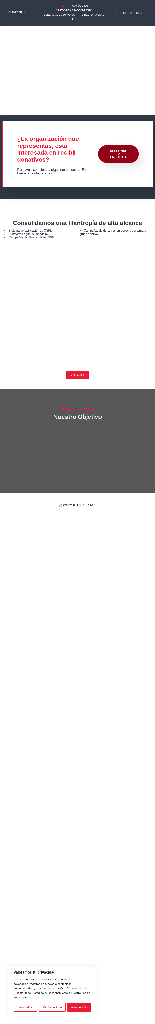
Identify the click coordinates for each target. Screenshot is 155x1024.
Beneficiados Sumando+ (60, 14)
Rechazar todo (52, 1007)
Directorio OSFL (93, 14)
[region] (52, 991)
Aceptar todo (79, 1007)
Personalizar (26, 1007)
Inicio (63, 5)
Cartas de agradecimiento (74, 10)
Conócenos (80, 5)
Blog (74, 19)
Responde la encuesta (118, 154)
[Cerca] (94, 967)
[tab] (147, 64)
